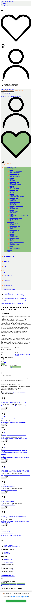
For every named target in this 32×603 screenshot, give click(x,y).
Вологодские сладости (15, 184)
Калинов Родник (14, 190)
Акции (8, 251)
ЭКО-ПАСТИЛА (14, 220)
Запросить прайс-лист (9, 267)
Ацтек (11, 170)
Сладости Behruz (14, 211)
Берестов (12, 175)
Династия (12, 187)
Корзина (14, 569)
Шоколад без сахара (15, 248)
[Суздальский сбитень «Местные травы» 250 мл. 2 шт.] (4, 467)
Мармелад (12, 234)
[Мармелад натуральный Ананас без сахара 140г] (4, 432)
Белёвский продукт (14, 174)
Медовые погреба (14, 195)
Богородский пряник (15, 176)
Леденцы (12, 232)
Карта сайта (7, 553)
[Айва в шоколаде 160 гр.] (4, 499)
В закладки (4, 365)
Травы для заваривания (15, 244)
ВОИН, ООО (13, 183)
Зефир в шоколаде (14, 230)
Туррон (11, 214)
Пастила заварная (14, 236)
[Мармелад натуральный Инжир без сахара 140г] (4, 400)
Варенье (12, 224)
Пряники (12, 240)
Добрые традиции (14, 188)
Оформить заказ (21, 569)
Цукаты (11, 247)
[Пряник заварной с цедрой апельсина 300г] (12, 303)
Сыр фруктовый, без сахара (17, 242)
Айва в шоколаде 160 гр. (8, 505)
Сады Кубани (13, 204)
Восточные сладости (15, 226)
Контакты (6, 552)
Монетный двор (14, 198)
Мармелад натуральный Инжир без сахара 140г (14, 405)
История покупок (8, 560)
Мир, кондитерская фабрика (17, 196)
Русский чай (13, 203)
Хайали (11, 216)
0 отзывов (10, 357)
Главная (6, 291)
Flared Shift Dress (8, 576)
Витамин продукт (14, 182)
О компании (7, 543)
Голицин (12, 186)
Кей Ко (11, 191)
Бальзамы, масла (14, 223)
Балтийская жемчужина (16, 171)
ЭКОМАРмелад (14, 219)
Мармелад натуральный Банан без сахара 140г (13, 422)
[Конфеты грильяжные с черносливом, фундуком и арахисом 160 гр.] (4, 514)
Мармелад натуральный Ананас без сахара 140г (14, 438)
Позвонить (5, 5)
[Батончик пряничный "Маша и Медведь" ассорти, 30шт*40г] (4, 447)
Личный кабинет (8, 559)
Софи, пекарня (13, 212)
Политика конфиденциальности (12, 546)
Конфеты (12, 231)
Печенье (12, 239)
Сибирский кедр (14, 208)
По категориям (10, 222)
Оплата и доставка (8, 545)
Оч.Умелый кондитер (15, 199)
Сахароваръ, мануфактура (16, 206)
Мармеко (12, 194)
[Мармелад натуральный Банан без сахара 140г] (4, 416)
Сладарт (12, 210)
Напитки (12, 235)
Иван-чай (12, 243)
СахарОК (12, 207)
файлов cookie (20, 597)
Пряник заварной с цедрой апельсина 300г (14, 295)
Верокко (12, 179)
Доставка (7, 367)
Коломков (12, 192)
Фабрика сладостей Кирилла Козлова (19, 215)
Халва (11, 246)
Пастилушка (13, 200)
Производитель (7, 293)
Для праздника (13, 227)
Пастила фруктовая (14, 238)
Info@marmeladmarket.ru (7, 95)
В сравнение (13, 365)
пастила (4, 392)
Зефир (11, 228)
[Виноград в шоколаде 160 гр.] (4, 484)
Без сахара (9, 250)
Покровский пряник (15, 202)
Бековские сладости (15, 172)
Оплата (2, 367)
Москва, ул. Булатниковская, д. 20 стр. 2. (11, 96)
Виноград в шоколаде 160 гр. (9, 490)
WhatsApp (5, 3)
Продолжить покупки (6, 569)
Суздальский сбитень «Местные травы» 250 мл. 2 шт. (15, 475)
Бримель (12, 178)
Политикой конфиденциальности (19, 596)
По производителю (11, 167)
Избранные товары (8, 562)
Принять (16, 601)
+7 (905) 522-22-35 (5, 93)
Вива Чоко (12, 180)
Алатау (11, 168)
